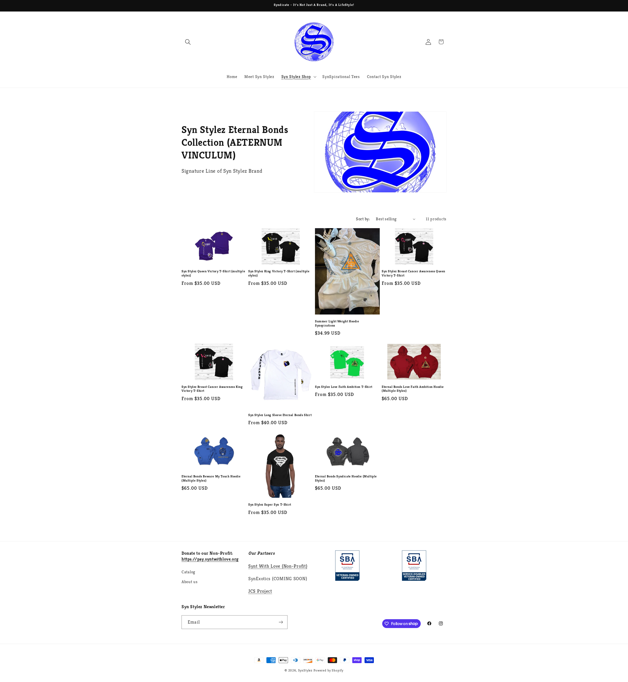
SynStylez (305, 670)
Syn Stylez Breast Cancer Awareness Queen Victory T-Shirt (413, 273)
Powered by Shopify (328, 670)
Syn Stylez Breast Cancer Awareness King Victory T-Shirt (212, 389)
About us (190, 581)
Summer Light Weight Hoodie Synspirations (337, 323)
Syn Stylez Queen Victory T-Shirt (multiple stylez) (213, 273)
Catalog (188, 572)
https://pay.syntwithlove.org (210, 559)
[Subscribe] (280, 622)
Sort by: (363, 219)
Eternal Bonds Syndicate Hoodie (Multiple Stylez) (346, 478)
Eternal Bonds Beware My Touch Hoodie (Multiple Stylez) (211, 478)
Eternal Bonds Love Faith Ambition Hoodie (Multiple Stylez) (413, 389)
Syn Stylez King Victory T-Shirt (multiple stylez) (279, 273)
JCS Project (260, 591)
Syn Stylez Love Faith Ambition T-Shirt (343, 387)
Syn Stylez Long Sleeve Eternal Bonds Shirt (280, 415)
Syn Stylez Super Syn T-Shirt (269, 505)
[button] (188, 41)
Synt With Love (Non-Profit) (277, 566)
